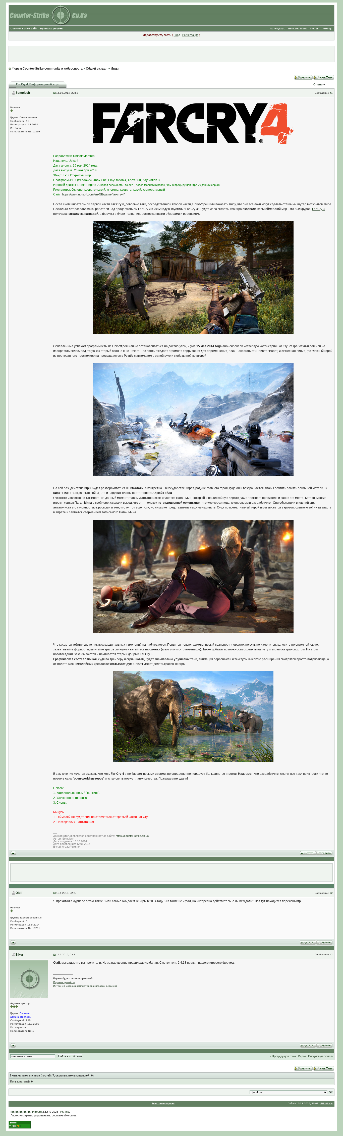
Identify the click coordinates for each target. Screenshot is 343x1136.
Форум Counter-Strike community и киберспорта (47, 68)
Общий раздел (96, 68)
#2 (331, 893)
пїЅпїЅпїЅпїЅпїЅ (21, 1111)
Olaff (19, 893)
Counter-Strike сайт (24, 28)
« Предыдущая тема (283, 1056)
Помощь (327, 28)
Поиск (314, 28)
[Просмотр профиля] (29, 979)
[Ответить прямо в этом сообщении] (324, 852)
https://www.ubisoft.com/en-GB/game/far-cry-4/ (93, 194)
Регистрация (190, 34)
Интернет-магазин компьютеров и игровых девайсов (85, 986)
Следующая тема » (320, 1056)
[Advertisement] (171, 54)
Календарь (277, 28)
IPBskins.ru (326, 1103)
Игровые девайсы (64, 982)
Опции (318, 84)
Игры (115, 68)
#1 (331, 92)
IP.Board (36, 1111)
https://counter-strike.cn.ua (132, 835)
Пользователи (297, 28)
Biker (19, 954)
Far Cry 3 (318, 209)
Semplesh (23, 92)
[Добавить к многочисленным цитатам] (308, 852)
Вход (177, 34)
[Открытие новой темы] (323, 76)
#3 (331, 954)
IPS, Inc (64, 1111)
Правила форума (52, 28)
